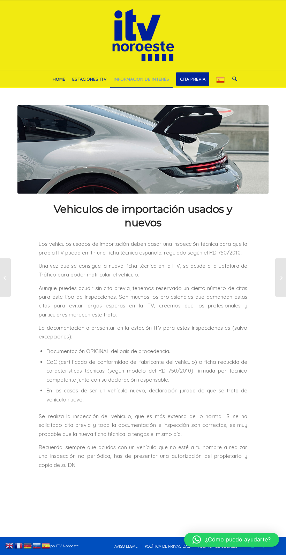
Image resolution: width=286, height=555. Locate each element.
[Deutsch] (27, 545)
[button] (231, 540)
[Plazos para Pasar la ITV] (280, 277)
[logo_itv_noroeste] (143, 35)
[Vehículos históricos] (5, 277)
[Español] (221, 79)
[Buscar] (233, 79)
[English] (9, 545)
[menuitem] (59, 79)
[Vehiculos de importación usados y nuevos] (143, 149)
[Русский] (37, 545)
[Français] (18, 545)
